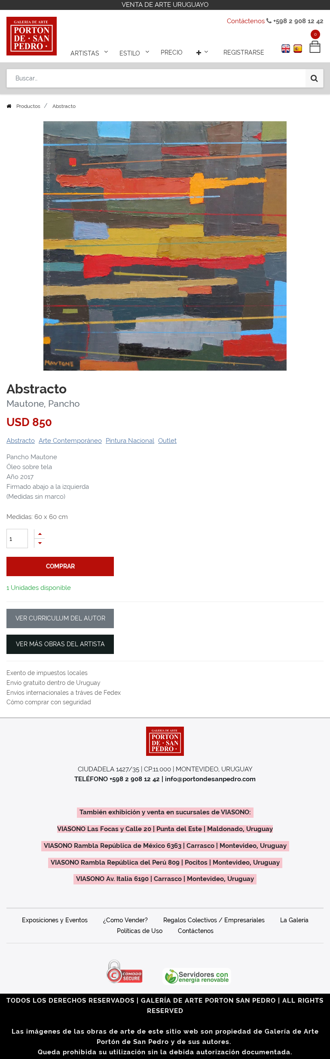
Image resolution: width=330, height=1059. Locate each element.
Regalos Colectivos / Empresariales (214, 920)
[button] (203, 52)
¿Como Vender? (125, 920)
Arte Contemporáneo (70, 441)
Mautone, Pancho (43, 404)
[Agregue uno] (39, 533)
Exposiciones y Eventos (55, 920)
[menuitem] (172, 52)
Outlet (167, 441)
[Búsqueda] (314, 78)
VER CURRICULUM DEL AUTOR (60, 618)
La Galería (294, 920)
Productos (28, 106)
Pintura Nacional (130, 441)
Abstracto (20, 441)
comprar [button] (60, 566)
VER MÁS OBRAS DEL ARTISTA (60, 644)
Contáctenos (246, 21)
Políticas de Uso (139, 930)
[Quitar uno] (39, 543)
